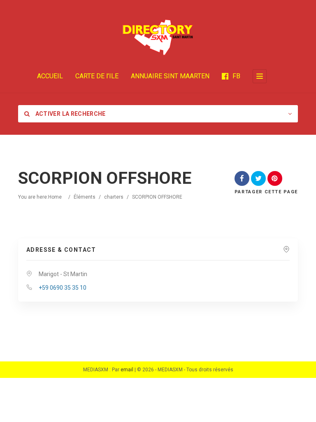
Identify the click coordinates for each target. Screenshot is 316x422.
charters (113, 197)
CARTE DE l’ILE (96, 76)
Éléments (84, 197)
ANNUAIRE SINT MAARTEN (170, 76)
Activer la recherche (69, 113)
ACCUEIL (50, 76)
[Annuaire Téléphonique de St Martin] (158, 37)
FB (236, 76)
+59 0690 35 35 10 (62, 287)
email (127, 370)
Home (55, 197)
